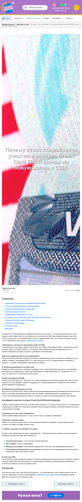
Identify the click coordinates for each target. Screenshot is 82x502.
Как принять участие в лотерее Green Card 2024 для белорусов (27, 317)
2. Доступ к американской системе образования (21, 306)
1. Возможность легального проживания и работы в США (24, 303)
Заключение (8, 328)
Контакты (69, 18)
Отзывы (46, 18)
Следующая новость (67, 484)
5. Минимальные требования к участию (18, 314)
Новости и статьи (33, 18)
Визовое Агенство (8, 24)
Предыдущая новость (15, 484)
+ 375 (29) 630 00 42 (60, 8)
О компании (56, 18)
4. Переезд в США (10, 326)
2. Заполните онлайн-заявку (14, 323)
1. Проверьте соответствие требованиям (19, 320)
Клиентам (18, 18)
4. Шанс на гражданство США (15, 312)
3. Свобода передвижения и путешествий (19, 309)
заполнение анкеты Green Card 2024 (49, 475)
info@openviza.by (60, 10)
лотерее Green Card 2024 (34, 340)
